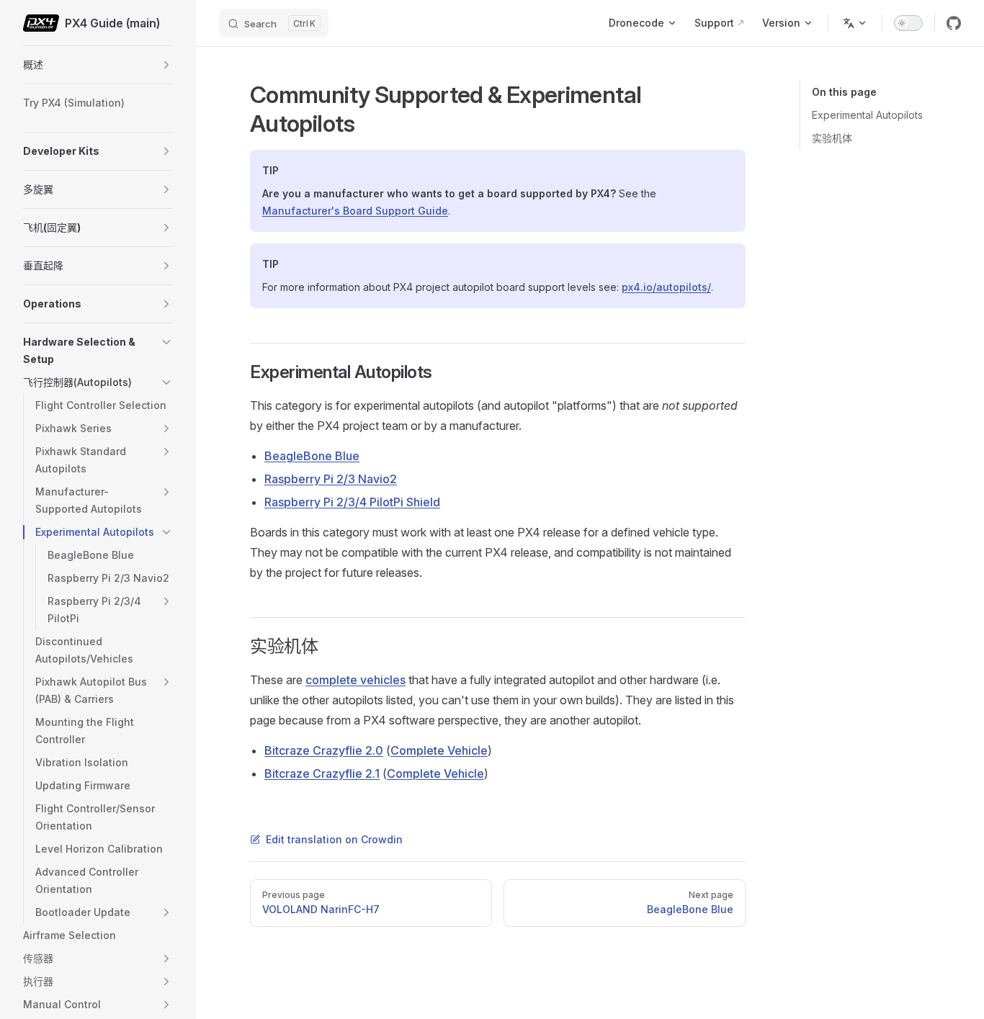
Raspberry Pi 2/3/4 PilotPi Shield (352, 502)
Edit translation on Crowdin (334, 839)
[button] (166, 64)
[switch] (908, 23)
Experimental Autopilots (867, 115)
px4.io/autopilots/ (666, 287)
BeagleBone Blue (311, 456)
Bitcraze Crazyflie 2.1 (322, 773)
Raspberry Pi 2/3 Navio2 (330, 479)
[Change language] (855, 23)
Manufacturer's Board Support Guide (355, 211)
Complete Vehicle (439, 750)
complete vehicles (355, 680)
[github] (954, 23)
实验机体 (832, 138)
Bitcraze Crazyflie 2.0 (323, 750)
